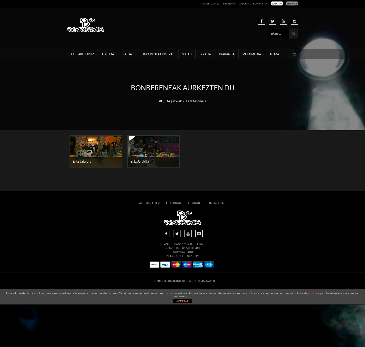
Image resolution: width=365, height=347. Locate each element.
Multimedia (251, 54)
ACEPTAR (182, 301)
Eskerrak (229, 3)
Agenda (108, 54)
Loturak (244, 3)
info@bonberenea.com (182, 255)
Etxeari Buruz (82, 54)
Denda (274, 54)
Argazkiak (174, 101)
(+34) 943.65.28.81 (182, 251)
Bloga (127, 54)
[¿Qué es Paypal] (154, 265)
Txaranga (227, 54)
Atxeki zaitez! (211, 3)
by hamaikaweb (204, 280)
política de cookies (306, 293)
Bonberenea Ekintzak (157, 54)
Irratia (205, 54)
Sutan (187, 54)
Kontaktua (260, 3)
